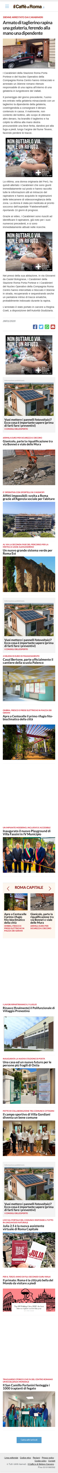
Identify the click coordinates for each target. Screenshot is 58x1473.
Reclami (36, 1457)
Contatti (51, 1460)
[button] (8, 889)
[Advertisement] (29, 795)
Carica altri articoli (29, 1440)
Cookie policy (40, 1460)
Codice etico (25, 1457)
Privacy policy (48, 1457)
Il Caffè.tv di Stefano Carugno (41, 1464)
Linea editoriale (11, 1457)
